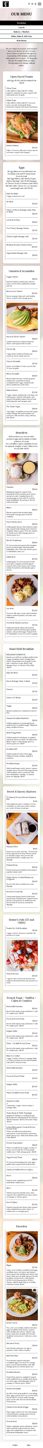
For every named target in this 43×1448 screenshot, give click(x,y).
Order (15, 1445)
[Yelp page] (35, 4)
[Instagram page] (32, 4)
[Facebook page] (29, 4)
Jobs (28, 1445)
